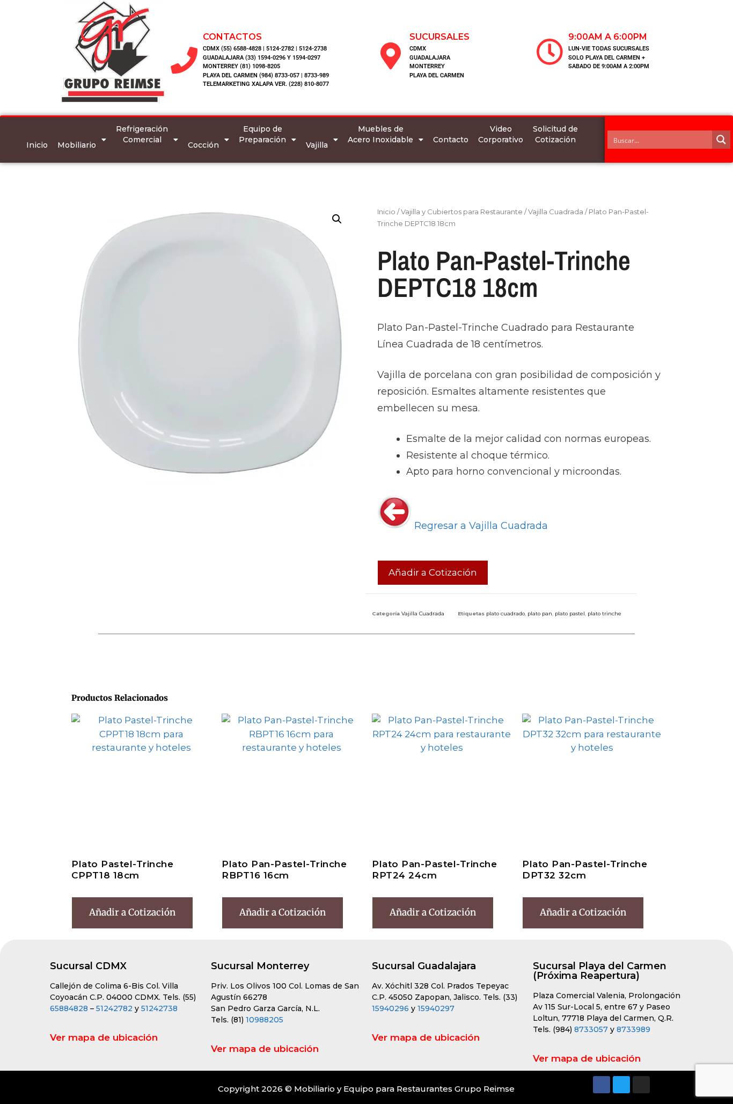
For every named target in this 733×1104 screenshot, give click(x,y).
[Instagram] (641, 1084)
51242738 (159, 1008)
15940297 (436, 1008)
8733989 (633, 1029)
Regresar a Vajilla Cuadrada (480, 526)
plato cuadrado (505, 613)
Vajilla (317, 145)
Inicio (37, 145)
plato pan (539, 613)
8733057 (591, 1029)
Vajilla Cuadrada (555, 211)
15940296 (390, 1008)
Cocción (203, 145)
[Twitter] (621, 1084)
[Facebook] (601, 1084)
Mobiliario (76, 145)
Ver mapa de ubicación (104, 1037)
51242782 (114, 1008)
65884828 (69, 1008)
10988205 (264, 1020)
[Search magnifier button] (721, 139)
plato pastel (570, 613)
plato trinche (604, 613)
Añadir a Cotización (433, 572)
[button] (337, 219)
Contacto (450, 139)
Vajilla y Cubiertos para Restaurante (462, 211)
